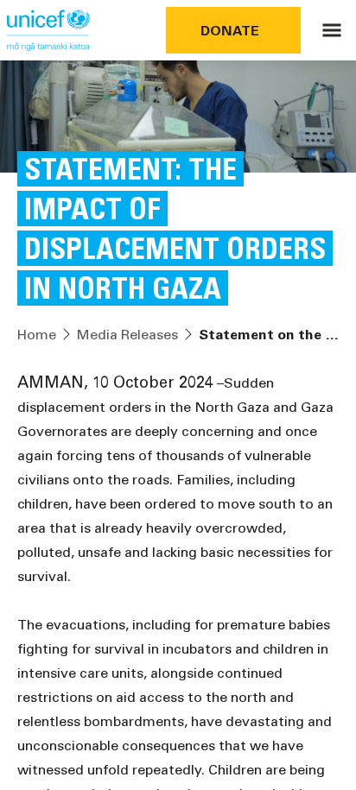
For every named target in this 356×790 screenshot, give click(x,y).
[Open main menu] (332, 30)
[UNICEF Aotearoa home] (48, 30)
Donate (229, 30)
